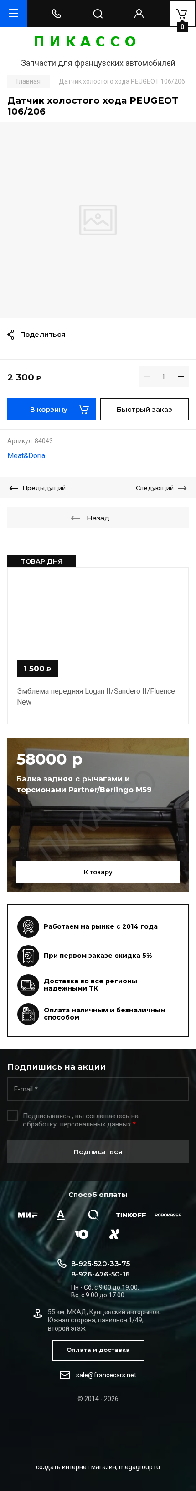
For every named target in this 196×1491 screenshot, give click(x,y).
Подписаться (98, 1151)
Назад (98, 518)
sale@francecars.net (106, 1375)
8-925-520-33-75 (100, 1263)
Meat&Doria (26, 455)
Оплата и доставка (98, 1349)
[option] (98, 220)
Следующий (155, 487)
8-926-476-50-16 (100, 1274)
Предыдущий (44, 487)
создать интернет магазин (76, 1467)
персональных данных (95, 1124)
